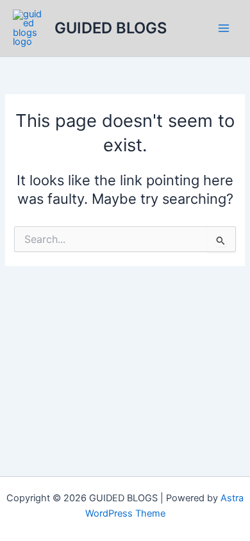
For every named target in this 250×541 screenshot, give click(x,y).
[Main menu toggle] (223, 28)
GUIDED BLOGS (110, 28)
